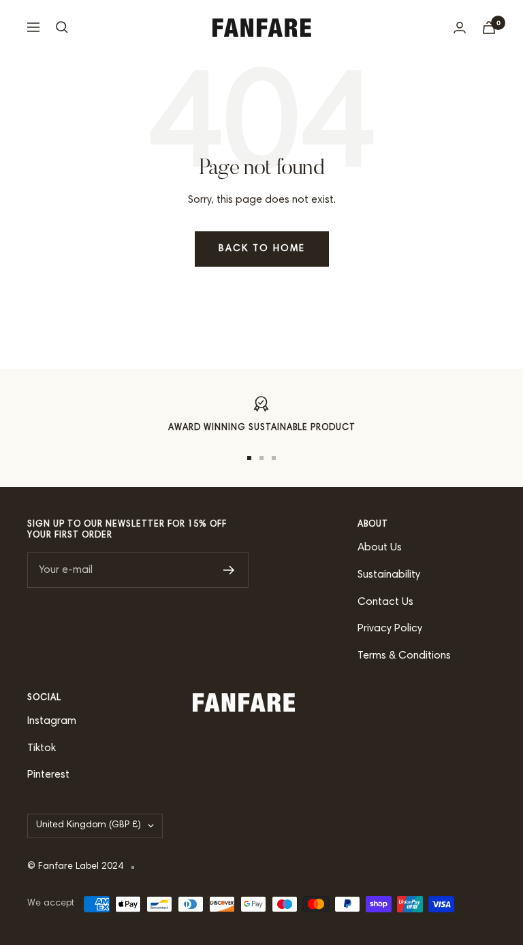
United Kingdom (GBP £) (88, 825)
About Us (380, 547)
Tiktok (41, 748)
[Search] (62, 27)
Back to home (262, 249)
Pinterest (48, 774)
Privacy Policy (390, 628)
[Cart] (489, 27)
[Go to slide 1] (249, 458)
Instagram (51, 721)
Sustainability (389, 574)
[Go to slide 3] (274, 458)
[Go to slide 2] (261, 458)
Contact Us (385, 602)
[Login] (460, 27)
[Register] (229, 570)
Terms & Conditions (404, 655)
